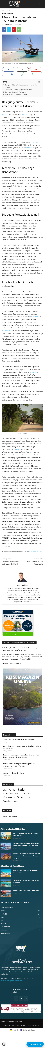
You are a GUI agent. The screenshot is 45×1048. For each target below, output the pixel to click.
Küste (20, 794)
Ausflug (12, 790)
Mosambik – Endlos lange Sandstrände (18, 90)
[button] (4, 1044)
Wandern (7, 801)
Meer (25, 794)
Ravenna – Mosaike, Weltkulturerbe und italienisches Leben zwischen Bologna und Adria (21, 756)
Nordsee (30, 794)
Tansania (5, 114)
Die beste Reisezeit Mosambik (15, 92)
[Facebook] (4, 29)
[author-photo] (22, 582)
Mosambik (9, 13)
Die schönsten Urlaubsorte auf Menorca (26, 891)
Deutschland (35, 142)
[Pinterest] (14, 29)
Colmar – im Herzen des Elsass (13, 773)
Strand (21, 797)
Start (3, 10)
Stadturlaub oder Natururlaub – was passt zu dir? (19, 739)
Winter (15, 801)
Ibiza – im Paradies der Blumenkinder (35, 563)
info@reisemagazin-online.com (11, 981)
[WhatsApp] (19, 29)
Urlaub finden (35, 1044)
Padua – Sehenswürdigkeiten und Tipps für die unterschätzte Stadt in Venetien (19, 765)
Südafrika (24, 114)
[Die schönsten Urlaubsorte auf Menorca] (6, 893)
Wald (29, 798)
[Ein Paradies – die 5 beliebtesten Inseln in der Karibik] (6, 883)
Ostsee (7, 797)
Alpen (5, 790)
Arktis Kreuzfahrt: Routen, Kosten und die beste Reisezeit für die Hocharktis (22, 747)
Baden (21, 789)
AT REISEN (34, 317)
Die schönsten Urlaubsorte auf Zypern (26, 870)
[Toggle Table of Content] (38, 82)
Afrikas (29, 148)
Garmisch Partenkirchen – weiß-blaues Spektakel (11, 563)
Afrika (8, 10)
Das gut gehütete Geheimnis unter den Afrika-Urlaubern (21, 86)
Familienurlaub (10, 793)
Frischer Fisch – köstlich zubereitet (17, 94)
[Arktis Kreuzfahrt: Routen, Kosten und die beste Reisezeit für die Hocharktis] (6, 846)
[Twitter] (9, 29)
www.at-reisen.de (35, 552)
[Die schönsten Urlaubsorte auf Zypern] (6, 873)
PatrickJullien (9, 24)
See (15, 798)
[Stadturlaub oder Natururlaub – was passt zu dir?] (6, 836)
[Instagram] (21, 998)
